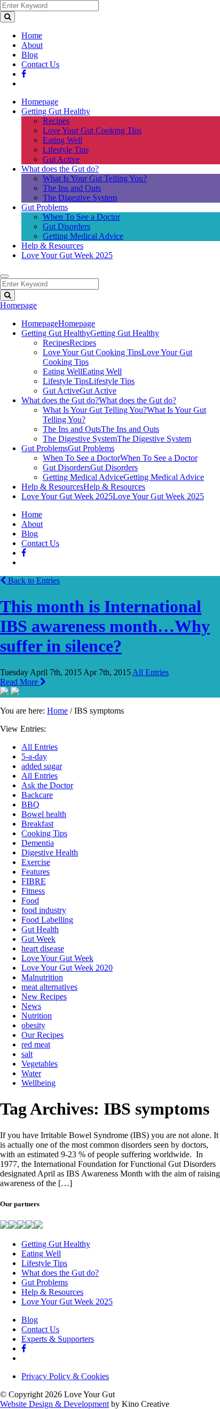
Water (31, 1073)
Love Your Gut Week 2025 (67, 255)
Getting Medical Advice (83, 236)
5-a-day (34, 756)
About (32, 45)
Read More (20, 681)
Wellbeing (38, 1082)
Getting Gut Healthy (55, 111)
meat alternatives (49, 986)
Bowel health (43, 814)
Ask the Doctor (47, 785)
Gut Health (40, 929)
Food (30, 900)
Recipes (56, 120)
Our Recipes (42, 1034)
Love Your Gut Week (57, 958)
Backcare (37, 794)
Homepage (39, 101)
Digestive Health (49, 852)
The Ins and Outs (72, 188)
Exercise (35, 862)
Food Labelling (47, 919)
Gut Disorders (66, 226)
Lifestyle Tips (66, 149)
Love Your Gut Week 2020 (67, 967)
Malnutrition (42, 977)
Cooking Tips (44, 833)
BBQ (30, 804)
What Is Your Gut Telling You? (95, 178)
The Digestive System (80, 197)
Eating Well (62, 140)
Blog (29, 54)
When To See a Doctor (81, 216)
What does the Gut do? (60, 168)
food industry (43, 910)
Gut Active (61, 159)
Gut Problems (44, 207)
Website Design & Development (54, 1403)
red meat (35, 1044)
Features (35, 871)
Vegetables (39, 1063)
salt (27, 1054)
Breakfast (37, 823)
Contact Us (40, 64)
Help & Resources (52, 245)
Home (31, 35)
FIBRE (33, 881)
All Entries (150, 672)
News (31, 1006)
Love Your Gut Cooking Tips (92, 130)
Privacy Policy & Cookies (65, 1376)
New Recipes (44, 996)
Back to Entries (33, 580)
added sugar (41, 766)
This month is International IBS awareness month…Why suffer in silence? (105, 626)
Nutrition (36, 1015)
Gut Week (38, 938)
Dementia (37, 842)
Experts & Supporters (57, 1338)
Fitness (33, 890)
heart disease (42, 948)
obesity (33, 1025)
